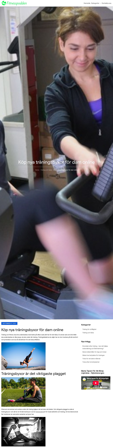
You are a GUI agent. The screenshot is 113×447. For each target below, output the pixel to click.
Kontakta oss (106, 3)
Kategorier (95, 3)
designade (39, 412)
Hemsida (87, 3)
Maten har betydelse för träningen (93, 355)
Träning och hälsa (88, 333)
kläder (19, 337)
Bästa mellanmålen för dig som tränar (94, 352)
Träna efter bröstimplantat (90, 362)
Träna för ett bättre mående (91, 359)
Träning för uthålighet (89, 329)
